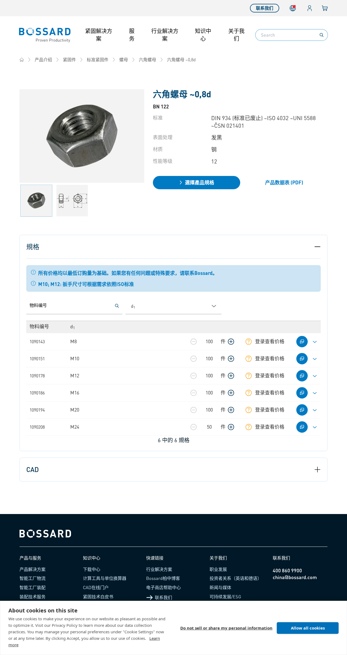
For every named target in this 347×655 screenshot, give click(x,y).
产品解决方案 (33, 569)
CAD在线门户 (96, 587)
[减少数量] (193, 341)
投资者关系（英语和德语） (236, 578)
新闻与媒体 (220, 587)
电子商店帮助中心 (163, 587)
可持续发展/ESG (225, 596)
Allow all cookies (308, 628)
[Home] (22, 59)
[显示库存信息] (248, 341)
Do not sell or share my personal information (226, 628)
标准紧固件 (97, 59)
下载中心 (91, 569)
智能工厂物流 (33, 578)
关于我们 (236, 34)
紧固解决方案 (98, 34)
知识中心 (203, 34)
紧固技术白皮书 (98, 596)
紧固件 (69, 59)
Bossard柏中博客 (163, 578)
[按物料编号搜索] (117, 306)
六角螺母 (147, 59)
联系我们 (264, 8)
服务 (131, 34)
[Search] (321, 35)
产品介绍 (43, 59)
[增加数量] (231, 341)
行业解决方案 (164, 34)
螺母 (123, 59)
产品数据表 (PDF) (284, 182)
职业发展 (218, 569)
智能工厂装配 (33, 587)
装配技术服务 (33, 596)
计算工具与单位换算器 (104, 578)
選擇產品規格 (199, 182)
